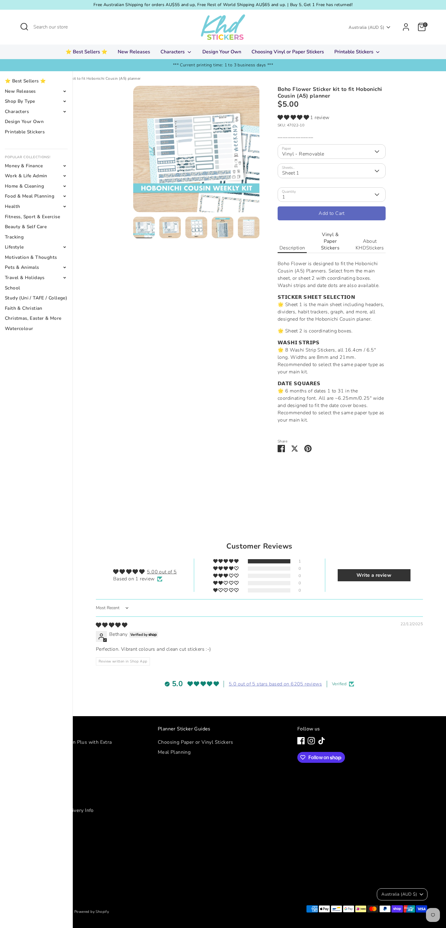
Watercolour (19, 328)
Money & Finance (24, 166)
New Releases (134, 51)
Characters (173, 51)
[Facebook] (301, 740)
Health (12, 206)
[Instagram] (311, 740)
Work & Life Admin (26, 176)
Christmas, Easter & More (33, 318)
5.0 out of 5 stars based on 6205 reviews (275, 684)
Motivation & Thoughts (31, 257)
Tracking (14, 237)
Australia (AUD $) (366, 27)
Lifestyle (14, 247)
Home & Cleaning (24, 186)
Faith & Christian (23, 308)
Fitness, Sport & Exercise (32, 217)
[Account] (406, 27)
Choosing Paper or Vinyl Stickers (195, 742)
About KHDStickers (370, 244)
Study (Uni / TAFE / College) (36, 298)
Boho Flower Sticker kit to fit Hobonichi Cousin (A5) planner (88, 78)
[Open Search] (24, 27)
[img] (111, 625)
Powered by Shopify (91, 911)
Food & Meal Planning (29, 196)
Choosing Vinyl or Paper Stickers (288, 51)
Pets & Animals (22, 267)
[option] (196, 151)
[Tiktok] (321, 740)
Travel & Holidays (25, 278)
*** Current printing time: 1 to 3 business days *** (223, 65)
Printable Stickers (354, 51)
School (12, 288)
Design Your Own (221, 51)
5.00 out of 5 (162, 572)
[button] (294, 117)
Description (292, 248)
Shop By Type (20, 101)
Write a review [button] (373, 575)
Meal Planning (174, 752)
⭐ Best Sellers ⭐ (86, 51)
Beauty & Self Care (26, 227)
